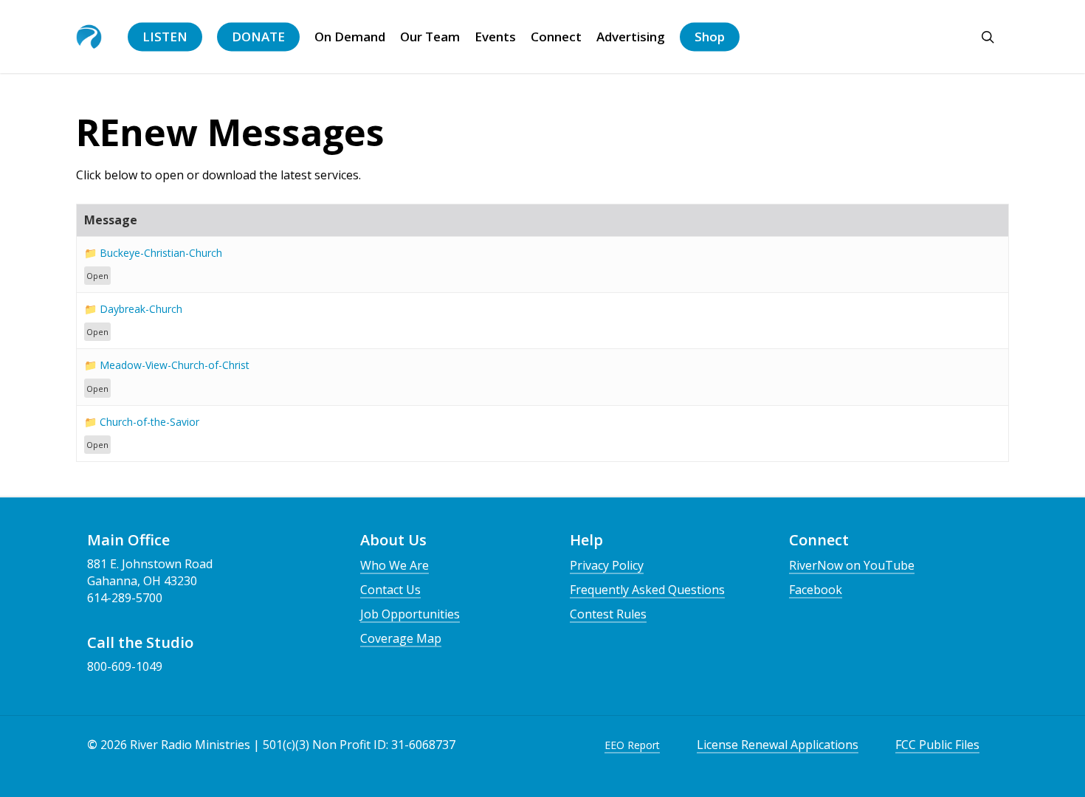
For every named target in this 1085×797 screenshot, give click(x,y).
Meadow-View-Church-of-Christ (174, 365)
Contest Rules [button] (608, 614)
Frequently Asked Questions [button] (647, 590)
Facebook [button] (815, 590)
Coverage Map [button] (400, 638)
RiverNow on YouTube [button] (851, 565)
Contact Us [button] (390, 590)
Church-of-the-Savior (149, 422)
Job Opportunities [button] (410, 614)
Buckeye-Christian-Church (161, 253)
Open (97, 275)
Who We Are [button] (394, 565)
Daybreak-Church (141, 309)
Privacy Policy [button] (607, 565)
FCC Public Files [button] (937, 744)
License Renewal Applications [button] (777, 744)
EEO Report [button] (632, 745)
